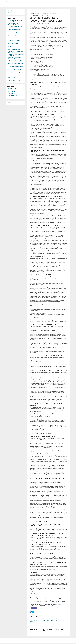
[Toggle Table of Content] (66, 53)
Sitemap (10, 102)
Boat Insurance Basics (12, 88)
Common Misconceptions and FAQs (38, 67)
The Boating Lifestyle (12, 95)
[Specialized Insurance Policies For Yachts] (61, 622)
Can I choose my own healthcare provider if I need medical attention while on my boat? (48, 75)
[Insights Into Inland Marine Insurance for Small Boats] (48, 622)
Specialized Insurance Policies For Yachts (61, 628)
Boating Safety (11, 90)
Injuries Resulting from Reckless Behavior (39, 58)
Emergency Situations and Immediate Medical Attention (42, 57)
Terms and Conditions (39, 642)
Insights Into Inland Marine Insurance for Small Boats (47, 629)
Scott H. (37, 597)
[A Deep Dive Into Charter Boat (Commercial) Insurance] (35, 622)
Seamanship (10, 93)
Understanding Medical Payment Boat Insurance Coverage (42, 54)
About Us (10, 10)
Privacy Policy (45, 642)
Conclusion (33, 78)
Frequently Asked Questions (36, 70)
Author (32, 79)
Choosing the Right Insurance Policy (38, 62)
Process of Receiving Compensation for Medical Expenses (43, 66)
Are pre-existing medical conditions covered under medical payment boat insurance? (48, 73)
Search (69, 2)
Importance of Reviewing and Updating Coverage (41, 69)
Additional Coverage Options (36, 61)
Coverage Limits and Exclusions (37, 55)
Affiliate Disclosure (31, 642)
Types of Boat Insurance (43, 23)
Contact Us (10, 12)
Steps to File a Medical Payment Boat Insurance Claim (42, 65)
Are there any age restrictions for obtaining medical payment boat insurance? (46, 76)
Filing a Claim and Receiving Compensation (39, 64)
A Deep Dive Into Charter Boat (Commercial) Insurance (35, 629)
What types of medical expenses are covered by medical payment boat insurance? (48, 74)
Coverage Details (11, 91)
